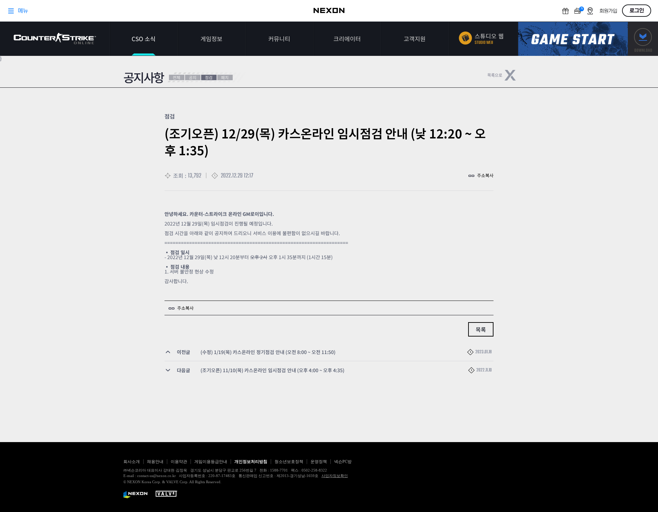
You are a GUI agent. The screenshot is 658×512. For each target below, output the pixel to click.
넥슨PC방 (343, 461)
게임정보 (211, 38)
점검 (208, 77)
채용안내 (155, 461)
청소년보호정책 (289, 461)
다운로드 (643, 39)
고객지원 (415, 38)
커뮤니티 (279, 38)
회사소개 (131, 461)
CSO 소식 (144, 38)
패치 (225, 77)
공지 (192, 77)
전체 (176, 77)
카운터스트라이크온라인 (55, 39)
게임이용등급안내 (210, 461)
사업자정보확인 (334, 476)
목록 (481, 329)
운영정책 (318, 461)
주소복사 (485, 175)
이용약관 (179, 461)
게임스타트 (573, 39)
